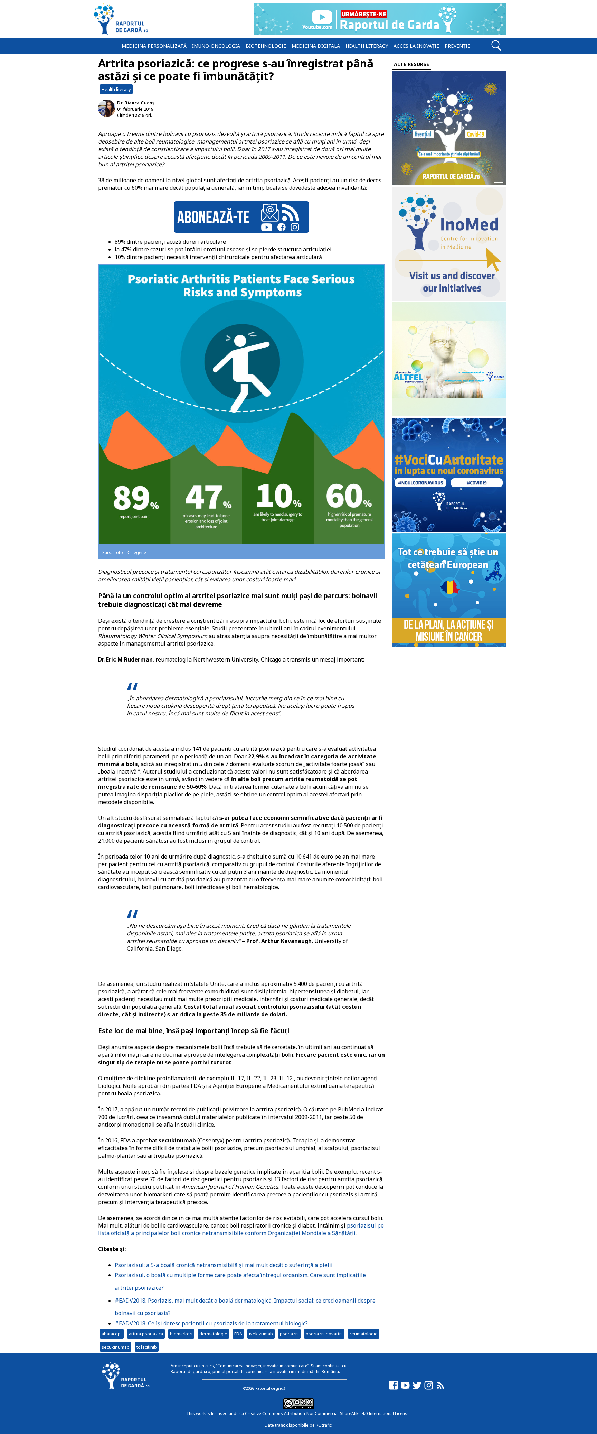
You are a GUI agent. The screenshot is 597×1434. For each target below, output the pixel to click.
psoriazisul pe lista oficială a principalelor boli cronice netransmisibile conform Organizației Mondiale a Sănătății (241, 1229)
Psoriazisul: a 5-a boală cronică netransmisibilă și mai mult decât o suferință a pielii (224, 1265)
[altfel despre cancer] (449, 414)
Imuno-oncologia (216, 46)
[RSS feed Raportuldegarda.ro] (440, 1388)
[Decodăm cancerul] (449, 299)
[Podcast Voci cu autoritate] (449, 530)
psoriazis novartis (324, 1334)
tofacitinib (146, 1347)
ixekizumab (261, 1334)
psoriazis (289, 1334)
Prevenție (457, 46)
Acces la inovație (416, 46)
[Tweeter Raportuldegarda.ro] (417, 1388)
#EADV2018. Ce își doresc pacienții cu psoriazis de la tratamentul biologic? (211, 1323)
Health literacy (366, 46)
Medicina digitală (316, 46)
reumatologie (364, 1334)
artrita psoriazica (146, 1334)
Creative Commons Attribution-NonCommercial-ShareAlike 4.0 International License (327, 1413)
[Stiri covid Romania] (449, 183)
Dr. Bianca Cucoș (135, 103)
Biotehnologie (266, 46)
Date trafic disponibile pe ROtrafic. (299, 1425)
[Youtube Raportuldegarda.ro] (405, 1388)
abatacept (112, 1334)
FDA (238, 1334)
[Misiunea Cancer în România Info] (449, 645)
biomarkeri (181, 1334)
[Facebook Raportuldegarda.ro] (393, 1388)
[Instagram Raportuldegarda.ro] (429, 1388)
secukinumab (116, 1347)
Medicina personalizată (154, 46)
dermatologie (213, 1334)
